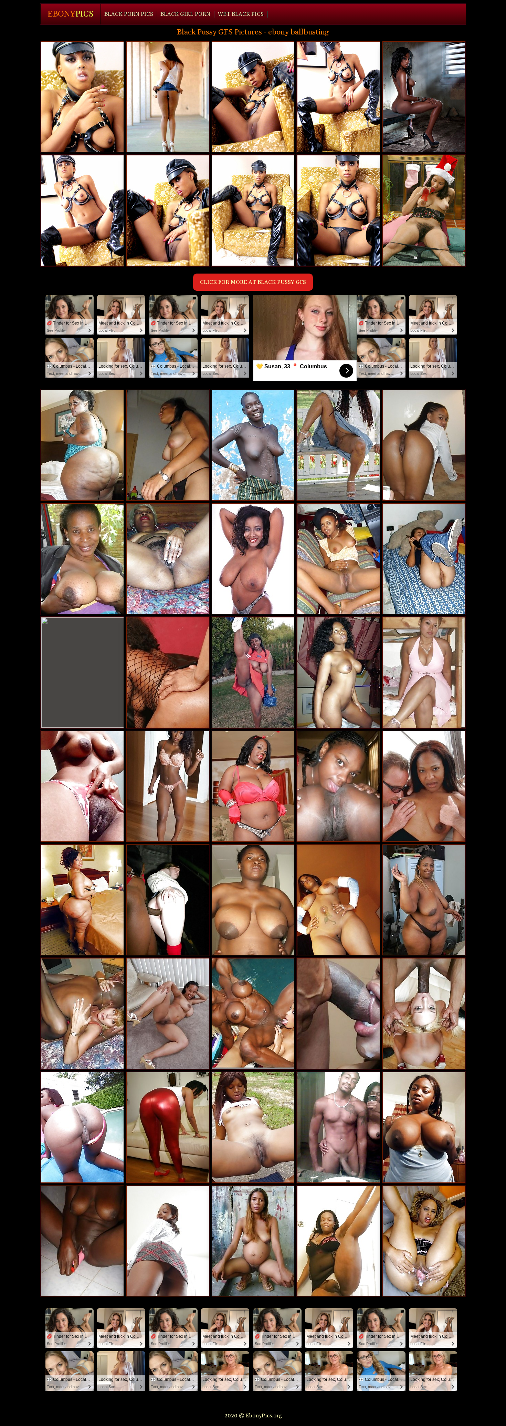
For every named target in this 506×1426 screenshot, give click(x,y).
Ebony (71, 14)
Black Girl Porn (185, 14)
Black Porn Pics (128, 14)
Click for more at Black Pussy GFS (253, 282)
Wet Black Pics (241, 14)
